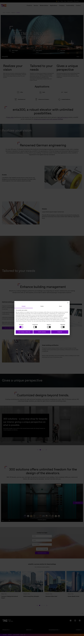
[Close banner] (67, 302)
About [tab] (60, 306)
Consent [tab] (23, 306)
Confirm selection (42, 332)
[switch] (35, 327)
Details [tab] (42, 306)
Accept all (60, 332)
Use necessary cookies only (24, 332)
